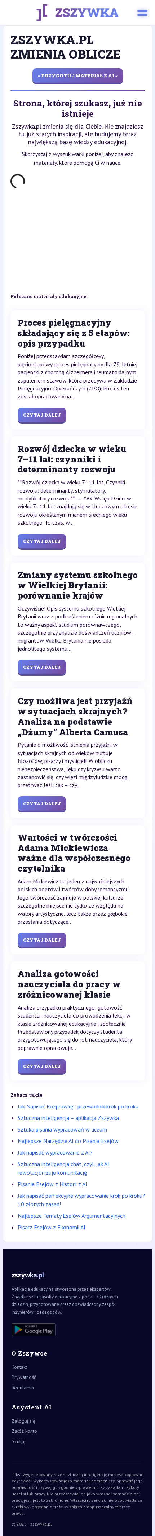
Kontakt (19, 1367)
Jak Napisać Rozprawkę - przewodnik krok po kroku (78, 1106)
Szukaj (18, 1441)
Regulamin (23, 1387)
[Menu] (142, 12)
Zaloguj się (23, 1421)
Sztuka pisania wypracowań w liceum (62, 1129)
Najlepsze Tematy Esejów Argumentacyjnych (71, 1215)
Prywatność (24, 1377)
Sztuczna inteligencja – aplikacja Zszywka (68, 1117)
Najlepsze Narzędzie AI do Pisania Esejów (68, 1140)
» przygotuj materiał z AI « (78, 75)
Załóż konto (24, 1431)
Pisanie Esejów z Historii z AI (52, 1184)
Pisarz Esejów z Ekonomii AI (51, 1227)
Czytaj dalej (42, 415)
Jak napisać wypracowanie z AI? (55, 1152)
